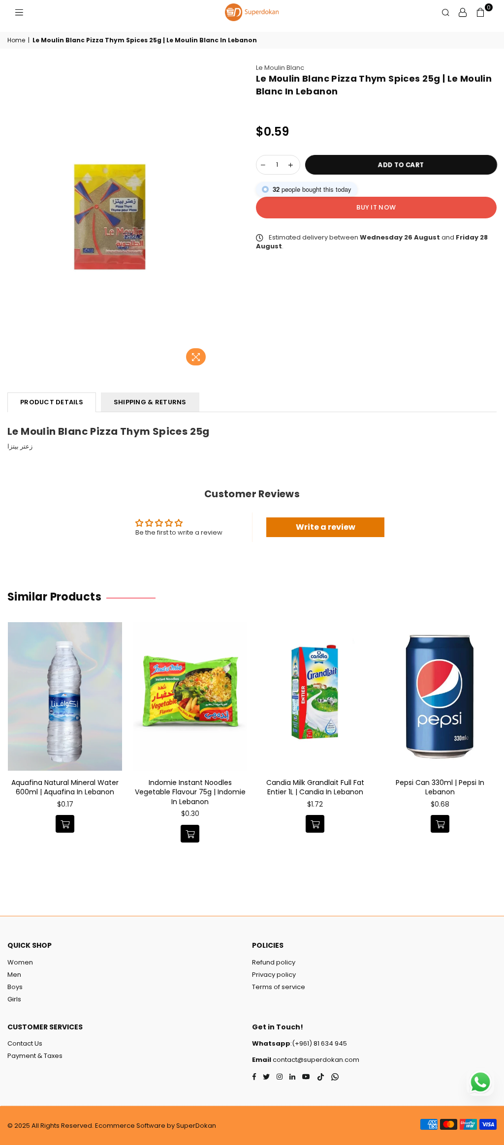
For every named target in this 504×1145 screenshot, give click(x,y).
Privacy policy (274, 974)
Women (20, 962)
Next (493, 744)
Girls (14, 999)
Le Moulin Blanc (280, 67)
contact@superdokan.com (315, 1059)
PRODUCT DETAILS (51, 402)
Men (14, 974)
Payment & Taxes (35, 1055)
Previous (11, 744)
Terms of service (278, 987)
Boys (15, 987)
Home (16, 40)
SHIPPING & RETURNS (150, 402)
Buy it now (376, 207)
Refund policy (273, 962)
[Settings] (463, 12)
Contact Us (24, 1043)
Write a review (325, 527)
